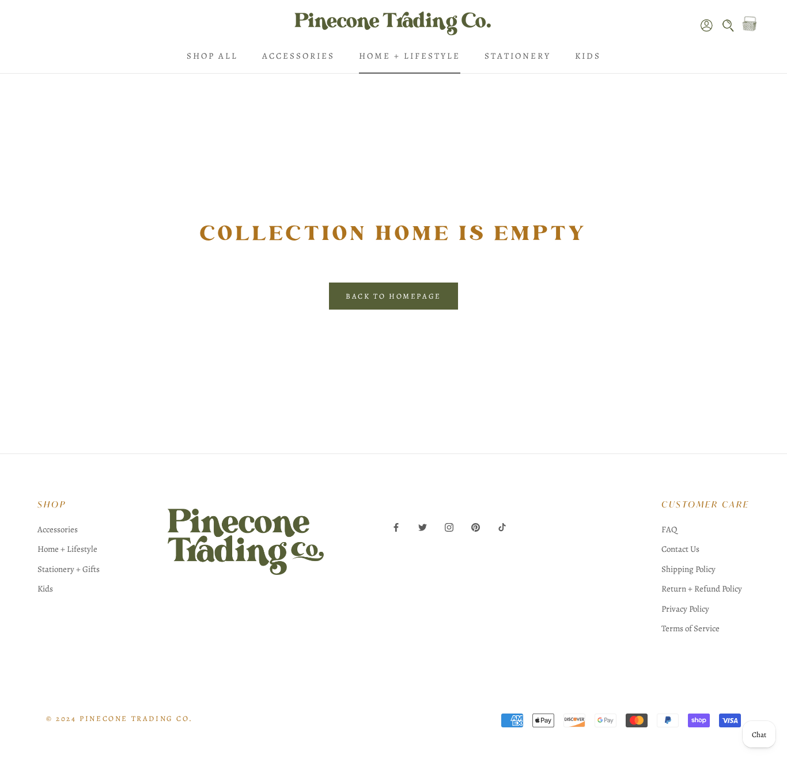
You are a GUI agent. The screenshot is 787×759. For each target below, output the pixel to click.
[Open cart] (749, 23)
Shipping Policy (688, 569)
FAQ (669, 529)
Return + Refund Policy (701, 588)
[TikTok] (502, 527)
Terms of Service (690, 628)
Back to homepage (393, 296)
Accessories (298, 56)
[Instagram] (449, 527)
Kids (588, 56)
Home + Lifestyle (409, 56)
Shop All (212, 56)
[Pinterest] (475, 527)
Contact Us (680, 549)
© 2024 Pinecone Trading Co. (119, 718)
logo (246, 566)
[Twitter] (422, 527)
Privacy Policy (685, 609)
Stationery (518, 56)
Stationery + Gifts (68, 569)
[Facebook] (396, 527)
